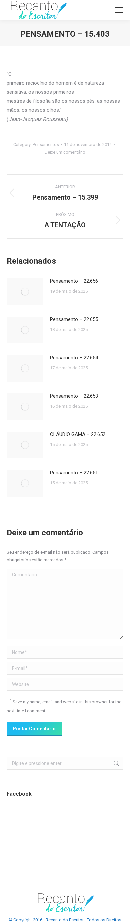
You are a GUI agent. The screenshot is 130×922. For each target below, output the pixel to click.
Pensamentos (46, 144)
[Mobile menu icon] (119, 10)
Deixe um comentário (65, 152)
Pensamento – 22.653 (74, 396)
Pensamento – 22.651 (74, 473)
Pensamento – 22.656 (74, 281)
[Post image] (25, 291)
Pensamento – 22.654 (74, 358)
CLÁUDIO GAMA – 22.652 (77, 434)
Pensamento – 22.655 (74, 319)
